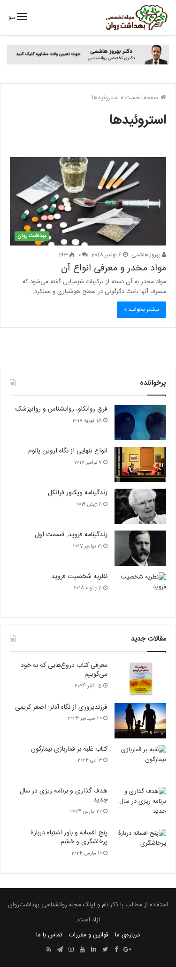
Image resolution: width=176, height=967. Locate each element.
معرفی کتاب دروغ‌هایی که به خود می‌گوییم (64, 670)
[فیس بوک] (116, 950)
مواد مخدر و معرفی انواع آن (113, 268)
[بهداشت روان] (136, 18)
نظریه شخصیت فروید (79, 576)
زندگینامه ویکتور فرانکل (77, 493)
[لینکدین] (93, 950)
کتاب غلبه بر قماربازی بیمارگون (69, 749)
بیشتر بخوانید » (141, 309)
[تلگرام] (60, 950)
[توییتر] (105, 950)
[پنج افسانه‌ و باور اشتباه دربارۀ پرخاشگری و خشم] (140, 846)
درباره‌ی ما (127, 935)
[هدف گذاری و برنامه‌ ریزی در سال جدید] (140, 804)
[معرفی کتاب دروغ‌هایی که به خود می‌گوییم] (140, 679)
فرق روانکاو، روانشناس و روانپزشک (61, 409)
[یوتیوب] (82, 950)
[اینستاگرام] (71, 950)
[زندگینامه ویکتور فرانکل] (140, 506)
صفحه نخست (143, 98)
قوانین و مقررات (88, 935)
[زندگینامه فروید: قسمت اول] (140, 548)
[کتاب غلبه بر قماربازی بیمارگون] (140, 762)
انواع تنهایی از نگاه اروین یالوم (67, 451)
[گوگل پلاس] (127, 950)
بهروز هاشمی (146, 255)
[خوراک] (48, 950)
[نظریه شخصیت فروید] (140, 590)
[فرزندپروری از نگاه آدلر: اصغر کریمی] (140, 720)
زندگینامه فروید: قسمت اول (71, 534)
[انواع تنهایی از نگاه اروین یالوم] (140, 464)
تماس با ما (49, 935)
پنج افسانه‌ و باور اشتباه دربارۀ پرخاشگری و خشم (69, 837)
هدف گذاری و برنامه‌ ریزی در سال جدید (63, 795)
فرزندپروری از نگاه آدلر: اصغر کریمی (61, 707)
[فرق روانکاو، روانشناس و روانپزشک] (140, 422)
